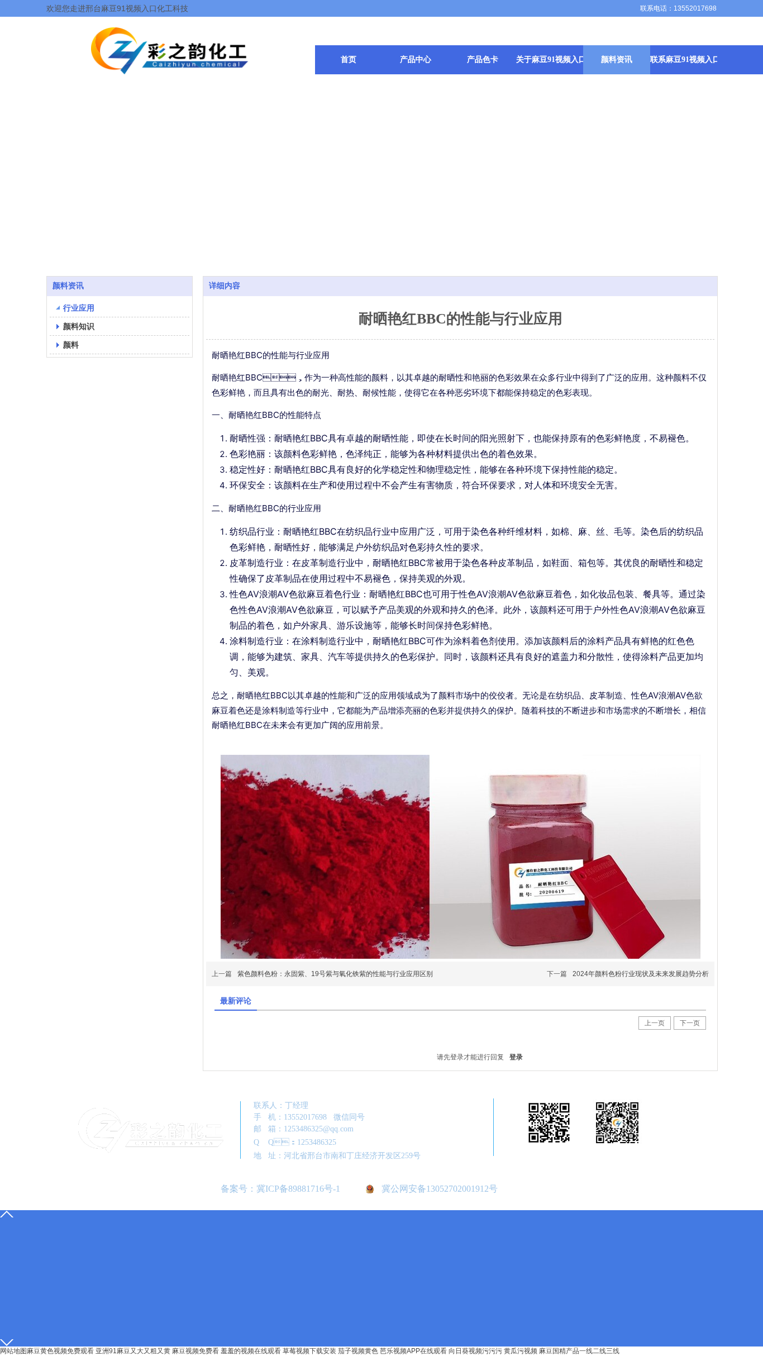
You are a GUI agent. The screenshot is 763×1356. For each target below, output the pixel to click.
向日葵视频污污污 (475, 1351)
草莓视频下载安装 (309, 1351)
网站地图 (13, 1351)
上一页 (655, 1023)
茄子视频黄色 (358, 1351)
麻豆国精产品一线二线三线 (579, 1351)
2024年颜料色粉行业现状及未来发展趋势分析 (641, 974)
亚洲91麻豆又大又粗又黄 (133, 1351)
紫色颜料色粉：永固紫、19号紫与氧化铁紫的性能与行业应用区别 (335, 974)
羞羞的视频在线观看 (251, 1351)
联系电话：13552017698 (678, 8)
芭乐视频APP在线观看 (413, 1351)
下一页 (690, 1023)
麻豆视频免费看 (195, 1351)
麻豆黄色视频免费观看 (60, 1351)
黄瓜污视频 (520, 1351)
